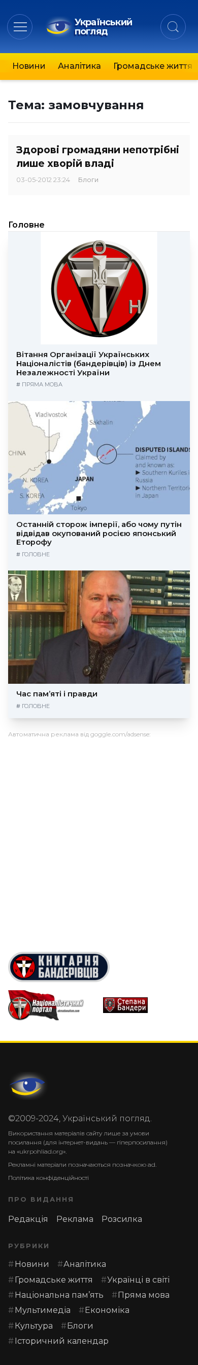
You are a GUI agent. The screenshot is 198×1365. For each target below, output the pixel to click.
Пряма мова (42, 384)
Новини (29, 66)
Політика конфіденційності (48, 1177)
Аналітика (79, 66)
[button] (20, 26)
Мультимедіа (43, 1310)
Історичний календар (62, 1341)
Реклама (74, 1219)
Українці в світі (138, 1280)
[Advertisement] (99, 841)
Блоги (88, 180)
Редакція (28, 1219)
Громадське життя (152, 66)
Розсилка (122, 1219)
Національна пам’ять (59, 1295)
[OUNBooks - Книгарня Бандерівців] (99, 967)
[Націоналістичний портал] (51, 1005)
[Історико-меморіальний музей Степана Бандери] (146, 1005)
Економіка (107, 1310)
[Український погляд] (28, 1086)
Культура (34, 1326)
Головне (26, 225)
